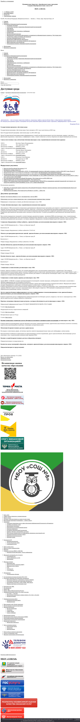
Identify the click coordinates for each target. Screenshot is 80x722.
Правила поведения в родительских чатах (16, 583)
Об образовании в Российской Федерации (50, 172)
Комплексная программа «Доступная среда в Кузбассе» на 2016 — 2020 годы (24, 190)
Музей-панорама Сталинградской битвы (13, 605)
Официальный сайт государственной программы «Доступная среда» (22, 179)
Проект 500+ (7, 589)
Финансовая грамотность (10, 621)
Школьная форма (11, 629)
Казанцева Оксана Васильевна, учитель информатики (19, 552)
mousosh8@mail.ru (20, 148)
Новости (6, 22)
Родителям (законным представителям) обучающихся (16, 578)
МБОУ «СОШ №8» (40, 8)
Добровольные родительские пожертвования (14, 619)
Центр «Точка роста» (9, 546)
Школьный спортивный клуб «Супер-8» (13, 555)
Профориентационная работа (10, 599)
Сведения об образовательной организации (15, 24)
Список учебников (11, 612)
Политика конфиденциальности (8, 654)
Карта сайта (6, 515)
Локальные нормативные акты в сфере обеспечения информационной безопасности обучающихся (30, 523)
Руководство (10, 32)
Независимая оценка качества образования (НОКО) (16, 616)
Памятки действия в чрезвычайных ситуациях (18, 531)
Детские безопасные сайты (13, 542)
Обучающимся (7, 572)
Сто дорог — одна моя (12, 593)
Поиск (2, 83)
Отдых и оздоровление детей (10, 633)
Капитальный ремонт (12, 626)
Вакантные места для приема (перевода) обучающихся (21, 41)
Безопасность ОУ (8, 540)
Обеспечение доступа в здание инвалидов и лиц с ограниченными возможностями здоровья (25, 199)
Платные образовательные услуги (16, 38)
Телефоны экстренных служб (14, 524)
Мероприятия (10, 559)
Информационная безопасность (14, 535)
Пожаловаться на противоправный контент (17, 527)
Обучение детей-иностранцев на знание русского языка (17, 519)
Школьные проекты (8, 561)
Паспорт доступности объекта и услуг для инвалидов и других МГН (19, 196)
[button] (40, 50)
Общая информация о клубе (13, 557)
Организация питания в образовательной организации (21, 43)
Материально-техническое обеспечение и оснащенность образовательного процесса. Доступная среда (34, 35)
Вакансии (6, 549)
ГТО (8, 567)
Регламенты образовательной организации (17, 530)
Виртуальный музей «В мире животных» (13, 604)
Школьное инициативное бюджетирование (14, 634)
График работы (10, 611)
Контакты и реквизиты (10, 47)
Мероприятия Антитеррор (13, 526)
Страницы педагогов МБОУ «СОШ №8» (13, 551)
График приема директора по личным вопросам (15, 516)
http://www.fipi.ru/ (9, 312)
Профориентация (11, 601)
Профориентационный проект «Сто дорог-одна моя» (16, 592)
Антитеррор (6, 522)
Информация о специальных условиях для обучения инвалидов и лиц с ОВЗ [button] (21, 202)
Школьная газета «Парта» (13, 566)
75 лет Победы (10, 570)
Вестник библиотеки (12, 608)
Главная (6, 21)
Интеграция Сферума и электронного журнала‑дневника (20, 579)
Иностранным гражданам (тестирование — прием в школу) (18, 520)
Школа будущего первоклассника (11, 548)
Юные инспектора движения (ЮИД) (15, 564)
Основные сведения (12, 25)
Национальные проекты (9, 615)
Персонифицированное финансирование (13, 618)
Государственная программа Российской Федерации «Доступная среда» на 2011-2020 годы (28, 178)
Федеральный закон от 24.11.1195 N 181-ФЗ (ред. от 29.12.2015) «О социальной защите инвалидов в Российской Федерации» (37, 174)
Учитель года (10, 568)
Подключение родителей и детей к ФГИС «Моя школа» (20, 582)
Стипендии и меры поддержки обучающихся (19, 36)
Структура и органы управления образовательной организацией (24, 27)
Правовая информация (12, 529)
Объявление (9, 627)
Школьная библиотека (9, 607)
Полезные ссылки (11, 537)
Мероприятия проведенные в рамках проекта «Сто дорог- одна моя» (23, 595)
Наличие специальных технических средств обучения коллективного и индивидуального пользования (29, 320)
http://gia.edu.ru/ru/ (10, 306)
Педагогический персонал (14, 34)
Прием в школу (7, 517)
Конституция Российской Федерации (14, 168)
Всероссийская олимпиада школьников (13, 631)
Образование (10, 29)
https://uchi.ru (8, 317)
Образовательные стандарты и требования (18, 31)
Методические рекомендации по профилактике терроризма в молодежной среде (26, 533)
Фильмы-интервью (11, 596)
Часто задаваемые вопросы (10, 625)
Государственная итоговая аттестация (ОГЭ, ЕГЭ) (15, 576)
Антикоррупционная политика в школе (16, 534)
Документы (10, 28)
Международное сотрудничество (15, 42)
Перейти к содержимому (7, 1)
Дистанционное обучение (13, 574)
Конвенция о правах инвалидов (12, 170)
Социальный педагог (12, 544)
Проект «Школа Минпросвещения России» (14, 590)
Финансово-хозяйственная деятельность (17, 39)
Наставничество (7, 588)
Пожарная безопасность (12, 541)
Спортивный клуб (11, 556)
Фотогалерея (7, 46)
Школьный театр (11, 563)
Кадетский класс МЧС (9, 586)
